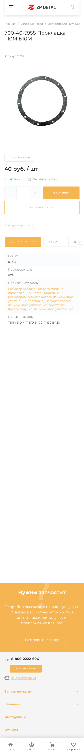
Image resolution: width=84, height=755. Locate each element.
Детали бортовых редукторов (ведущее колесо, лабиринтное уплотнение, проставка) (41, 297)
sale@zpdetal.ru (23, 678)
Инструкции (15, 717)
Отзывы (11, 730)
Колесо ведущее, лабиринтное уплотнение (40, 309)
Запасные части (17, 691)
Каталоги (12, 704)
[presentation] (80, 242)
